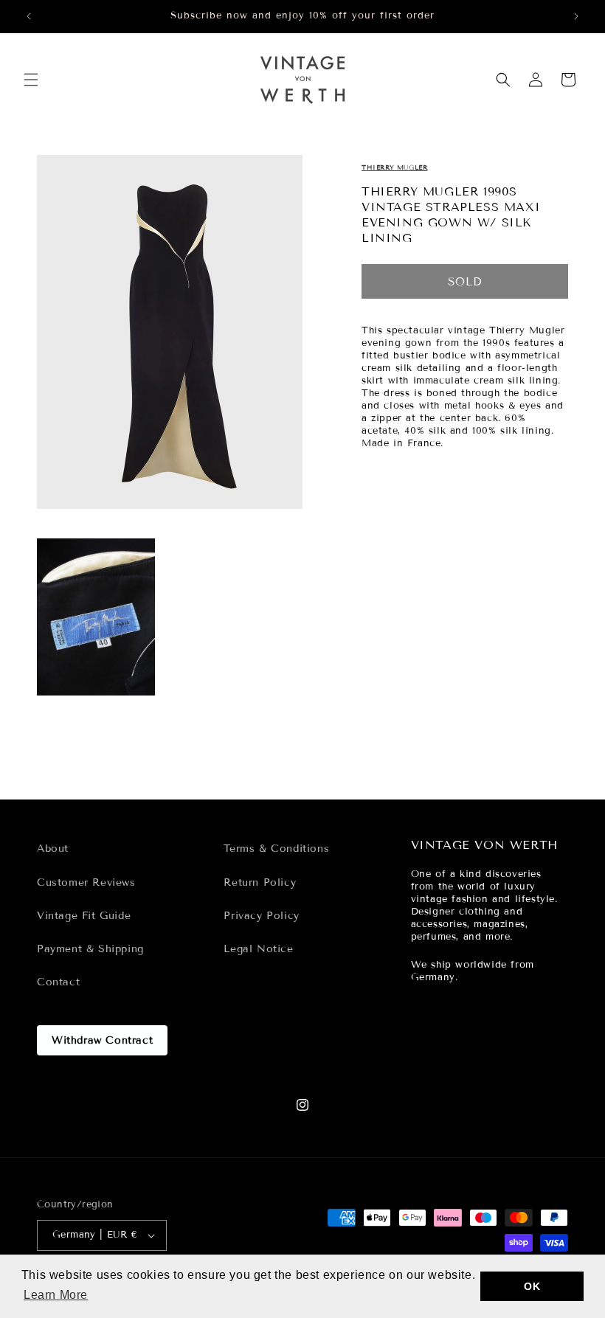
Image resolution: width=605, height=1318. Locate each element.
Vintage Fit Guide (84, 915)
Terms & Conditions (276, 848)
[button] (31, 79)
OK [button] (532, 1286)
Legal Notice (258, 949)
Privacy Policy (261, 915)
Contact (58, 982)
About (53, 848)
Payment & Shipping (90, 949)
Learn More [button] (56, 1294)
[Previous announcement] (29, 16)
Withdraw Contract (102, 1040)
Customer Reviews (86, 882)
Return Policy (260, 882)
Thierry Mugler (394, 167)
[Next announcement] (576, 16)
